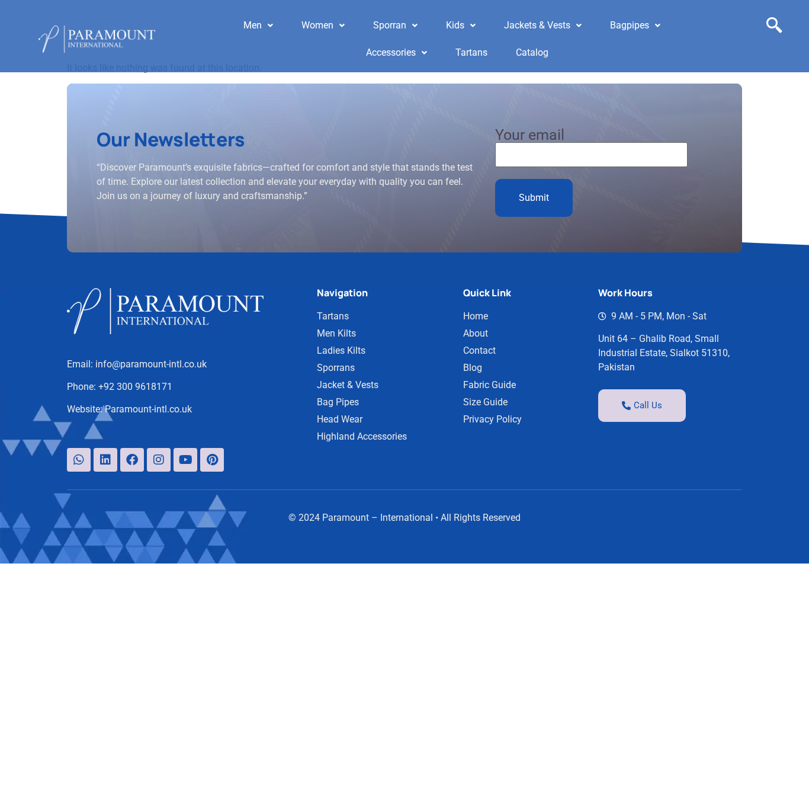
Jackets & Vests (537, 25)
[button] (258, 25)
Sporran (389, 25)
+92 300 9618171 (135, 386)
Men (252, 25)
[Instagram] (159, 460)
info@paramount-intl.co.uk (151, 364)
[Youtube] (185, 460)
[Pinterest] (212, 460)
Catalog (532, 52)
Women (317, 25)
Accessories (391, 52)
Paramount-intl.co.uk (148, 409)
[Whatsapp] (79, 460)
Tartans (471, 52)
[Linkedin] (105, 460)
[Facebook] (132, 460)
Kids (455, 25)
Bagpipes (629, 25)
